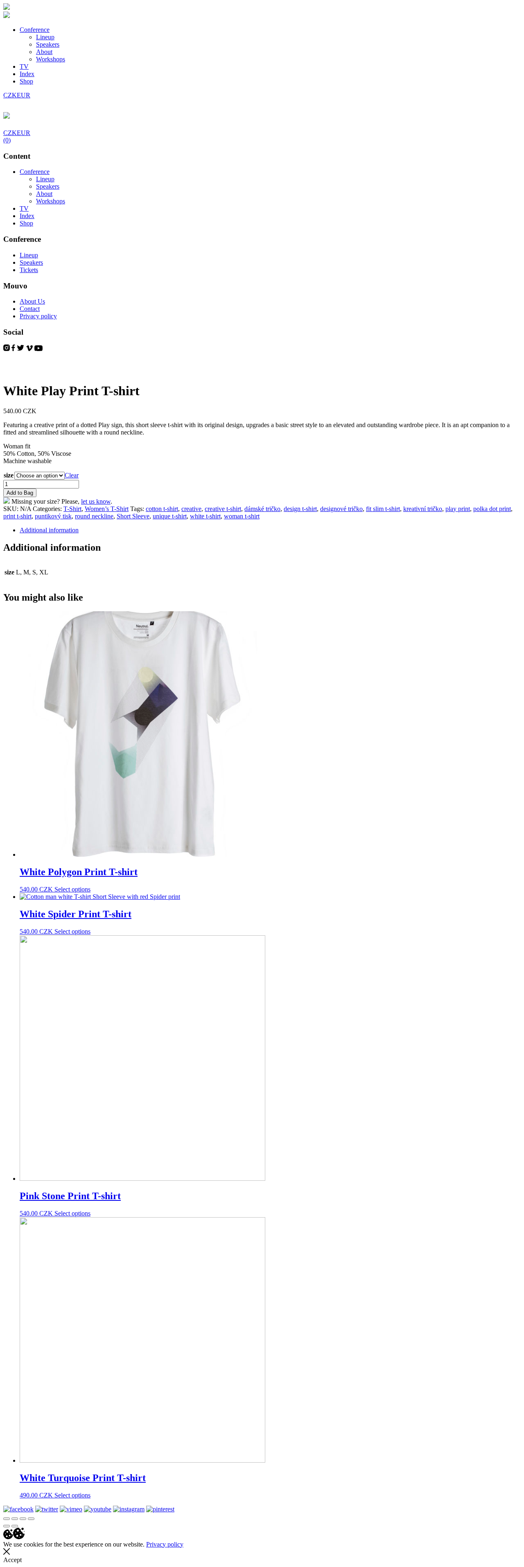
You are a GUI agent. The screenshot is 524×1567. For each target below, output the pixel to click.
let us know (96, 501)
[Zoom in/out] (31, 1518)
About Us (32, 301)
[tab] (270, 530)
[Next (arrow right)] (14, 1526)
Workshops (50, 59)
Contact (30, 308)
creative (191, 508)
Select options (72, 889)
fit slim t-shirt (383, 508)
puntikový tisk (53, 516)
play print (457, 508)
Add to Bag (20, 493)
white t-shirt (205, 516)
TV (24, 66)
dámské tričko (262, 508)
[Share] (14, 1518)
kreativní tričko (422, 508)
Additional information (49, 530)
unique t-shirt (170, 516)
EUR (23, 95)
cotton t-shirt (162, 508)
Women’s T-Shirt (107, 508)
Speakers (47, 44)
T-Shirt (72, 508)
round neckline (94, 516)
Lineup (45, 37)
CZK (10, 95)
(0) (7, 140)
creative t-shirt (223, 508)
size (9, 475)
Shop (26, 81)
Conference (35, 29)
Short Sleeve (133, 516)
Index (27, 73)
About (44, 51)
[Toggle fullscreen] (23, 1518)
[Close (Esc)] (6, 1518)
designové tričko (341, 508)
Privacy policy (38, 316)
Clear (72, 475)
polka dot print (492, 508)
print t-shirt (17, 516)
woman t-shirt (242, 516)
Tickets (29, 269)
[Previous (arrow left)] (6, 1526)
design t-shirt (300, 508)
